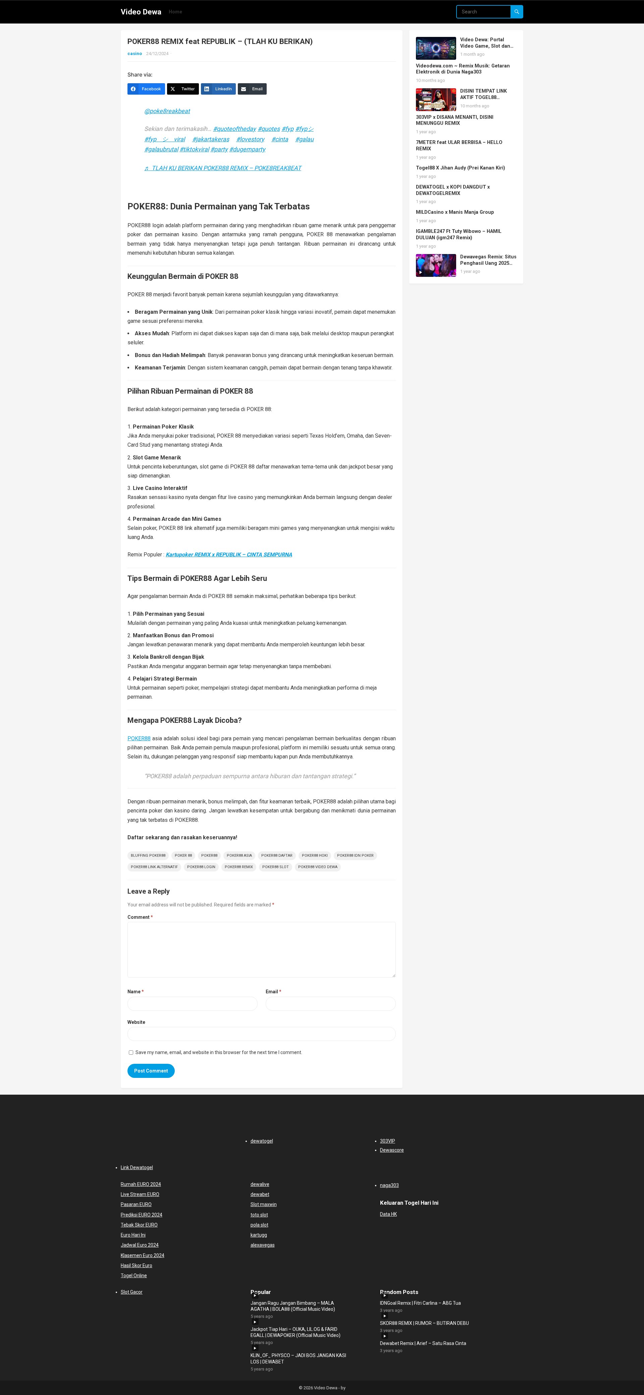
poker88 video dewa (317, 867)
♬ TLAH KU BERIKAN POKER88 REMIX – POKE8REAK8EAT (222, 167)
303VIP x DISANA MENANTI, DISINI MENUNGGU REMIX (454, 120)
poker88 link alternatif (154, 867)
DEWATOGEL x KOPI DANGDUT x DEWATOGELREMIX (453, 190)
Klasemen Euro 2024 (142, 1255)
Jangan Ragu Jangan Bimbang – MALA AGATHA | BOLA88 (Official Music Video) (293, 1306)
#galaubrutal (161, 149)
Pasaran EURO (136, 1204)
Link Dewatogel (137, 1167)
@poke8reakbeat (167, 110)
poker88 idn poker (355, 855)
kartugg (259, 1235)
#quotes (269, 128)
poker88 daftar (276, 855)
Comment (140, 917)
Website (136, 1022)
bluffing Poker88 (148, 855)
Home (175, 11)
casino (134, 53)
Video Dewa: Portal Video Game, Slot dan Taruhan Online (485, 46)
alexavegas (263, 1245)
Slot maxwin (264, 1204)
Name (135, 991)
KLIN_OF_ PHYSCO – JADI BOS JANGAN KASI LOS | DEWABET (298, 1358)
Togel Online (134, 1275)
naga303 (389, 1185)
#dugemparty (247, 149)
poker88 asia (239, 855)
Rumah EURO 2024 (141, 1184)
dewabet (260, 1194)
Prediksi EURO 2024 (141, 1214)
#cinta (279, 139)
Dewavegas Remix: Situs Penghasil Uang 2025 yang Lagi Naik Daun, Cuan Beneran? (488, 266)
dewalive (260, 1184)
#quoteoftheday (234, 128)
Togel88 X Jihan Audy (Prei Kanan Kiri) (460, 168)
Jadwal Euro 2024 (140, 1245)
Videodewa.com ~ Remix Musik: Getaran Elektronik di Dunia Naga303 (463, 69)
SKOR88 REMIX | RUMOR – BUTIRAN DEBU (424, 1323)
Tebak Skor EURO (139, 1225)
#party (219, 149)
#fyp (287, 128)
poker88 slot (275, 867)
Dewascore (392, 1150)
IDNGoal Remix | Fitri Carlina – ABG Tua (420, 1303)
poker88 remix (239, 867)
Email (273, 991)
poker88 (209, 855)
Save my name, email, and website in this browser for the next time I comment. (219, 1052)
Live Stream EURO (140, 1194)
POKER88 (139, 738)
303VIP (387, 1141)
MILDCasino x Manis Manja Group (455, 212)
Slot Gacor (132, 1292)
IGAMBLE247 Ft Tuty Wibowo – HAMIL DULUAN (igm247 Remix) (458, 235)
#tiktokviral (194, 149)
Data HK (388, 1214)
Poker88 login (201, 867)
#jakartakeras (210, 139)
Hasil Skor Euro (136, 1265)
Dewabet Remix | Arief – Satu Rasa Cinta (423, 1343)
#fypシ (304, 128)
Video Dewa (141, 11)
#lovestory (250, 139)
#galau (304, 139)
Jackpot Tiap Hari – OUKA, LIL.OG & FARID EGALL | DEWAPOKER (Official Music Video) (295, 1332)
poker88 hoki (315, 855)
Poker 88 (183, 855)
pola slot (259, 1225)
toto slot (259, 1214)
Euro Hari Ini (133, 1235)
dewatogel (262, 1141)
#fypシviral (164, 139)
